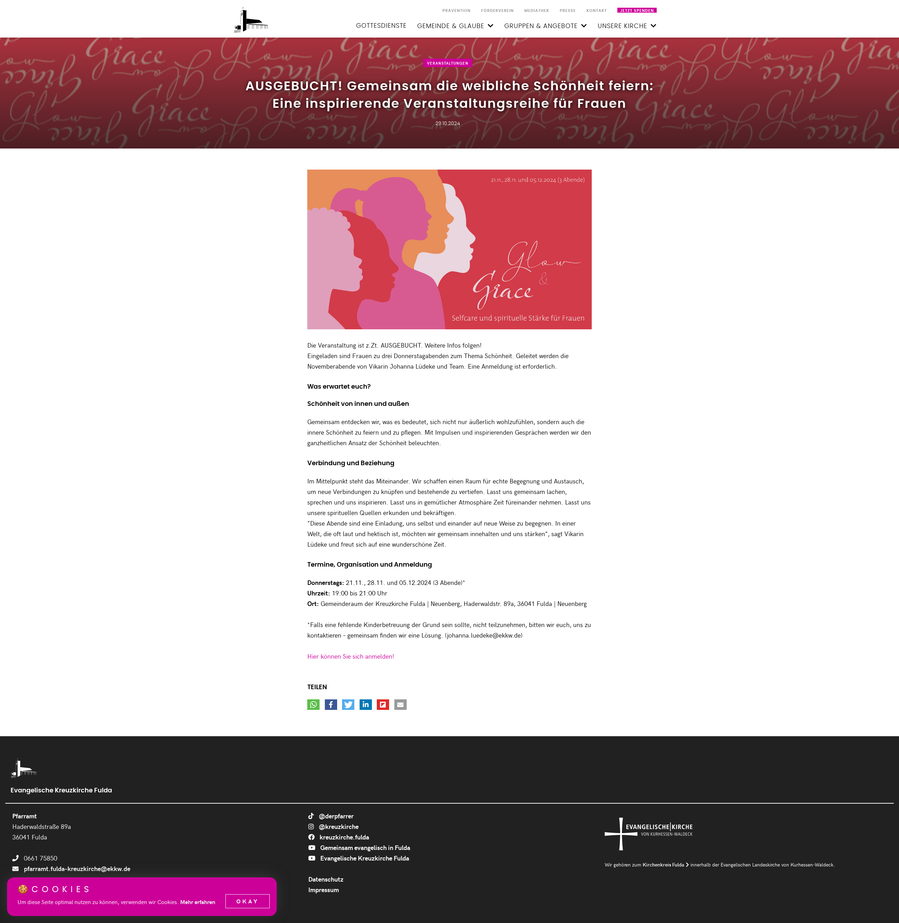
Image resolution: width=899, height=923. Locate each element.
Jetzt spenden (637, 11)
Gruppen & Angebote (541, 26)
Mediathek (536, 11)
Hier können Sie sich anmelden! (350, 656)
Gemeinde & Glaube (450, 26)
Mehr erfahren (197, 901)
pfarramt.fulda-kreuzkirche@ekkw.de (77, 868)
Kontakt (596, 11)
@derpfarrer (335, 815)
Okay (247, 901)
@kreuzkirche (338, 826)
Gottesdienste (381, 26)
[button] (313, 704)
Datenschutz (325, 879)
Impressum (323, 889)
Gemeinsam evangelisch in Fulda (364, 847)
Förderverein (497, 11)
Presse (568, 11)
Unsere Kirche (622, 26)
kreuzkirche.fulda (343, 836)
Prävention (456, 11)
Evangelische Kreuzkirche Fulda (364, 857)
